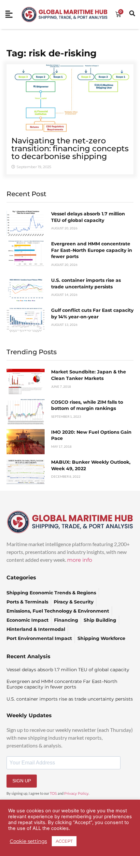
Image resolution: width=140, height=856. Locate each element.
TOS (53, 793)
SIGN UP (21, 780)
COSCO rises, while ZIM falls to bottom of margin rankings (87, 405)
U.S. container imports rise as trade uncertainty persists (86, 283)
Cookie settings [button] (28, 841)
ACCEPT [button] (64, 841)
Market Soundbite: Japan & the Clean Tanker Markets (88, 375)
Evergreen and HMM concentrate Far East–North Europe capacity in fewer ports (91, 250)
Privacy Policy (76, 793)
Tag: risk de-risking (52, 53)
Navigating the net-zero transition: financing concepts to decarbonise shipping (70, 148)
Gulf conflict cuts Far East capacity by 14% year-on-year (92, 313)
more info (79, 560)
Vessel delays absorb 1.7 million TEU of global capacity (88, 217)
